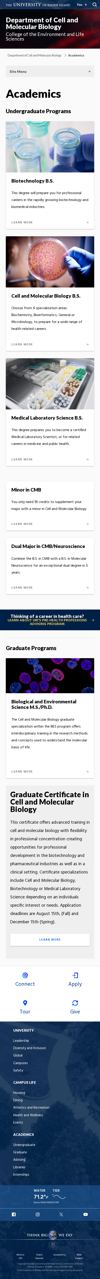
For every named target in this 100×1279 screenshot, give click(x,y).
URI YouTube (85, 1214)
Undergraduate (24, 1145)
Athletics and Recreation (31, 1107)
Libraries (19, 1167)
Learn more (50, 939)
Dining (18, 1100)
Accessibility (59, 1255)
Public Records (39, 1256)
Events (18, 1122)
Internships (21, 1175)
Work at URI (20, 1256)
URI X (62, 1214)
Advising (19, 1160)
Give (75, 1012)
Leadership (21, 1041)
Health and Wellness (28, 1115)
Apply (75, 984)
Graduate (20, 1152)
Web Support (79, 1256)
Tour (25, 1012)
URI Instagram (38, 1214)
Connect (25, 984)
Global (18, 1055)
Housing (19, 1093)
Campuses (20, 1063)
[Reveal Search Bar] (94, 4)
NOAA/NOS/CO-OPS (49, 1202)
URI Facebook (14, 1214)
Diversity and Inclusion (29, 1048)
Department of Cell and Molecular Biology (42, 23)
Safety (18, 1070)
